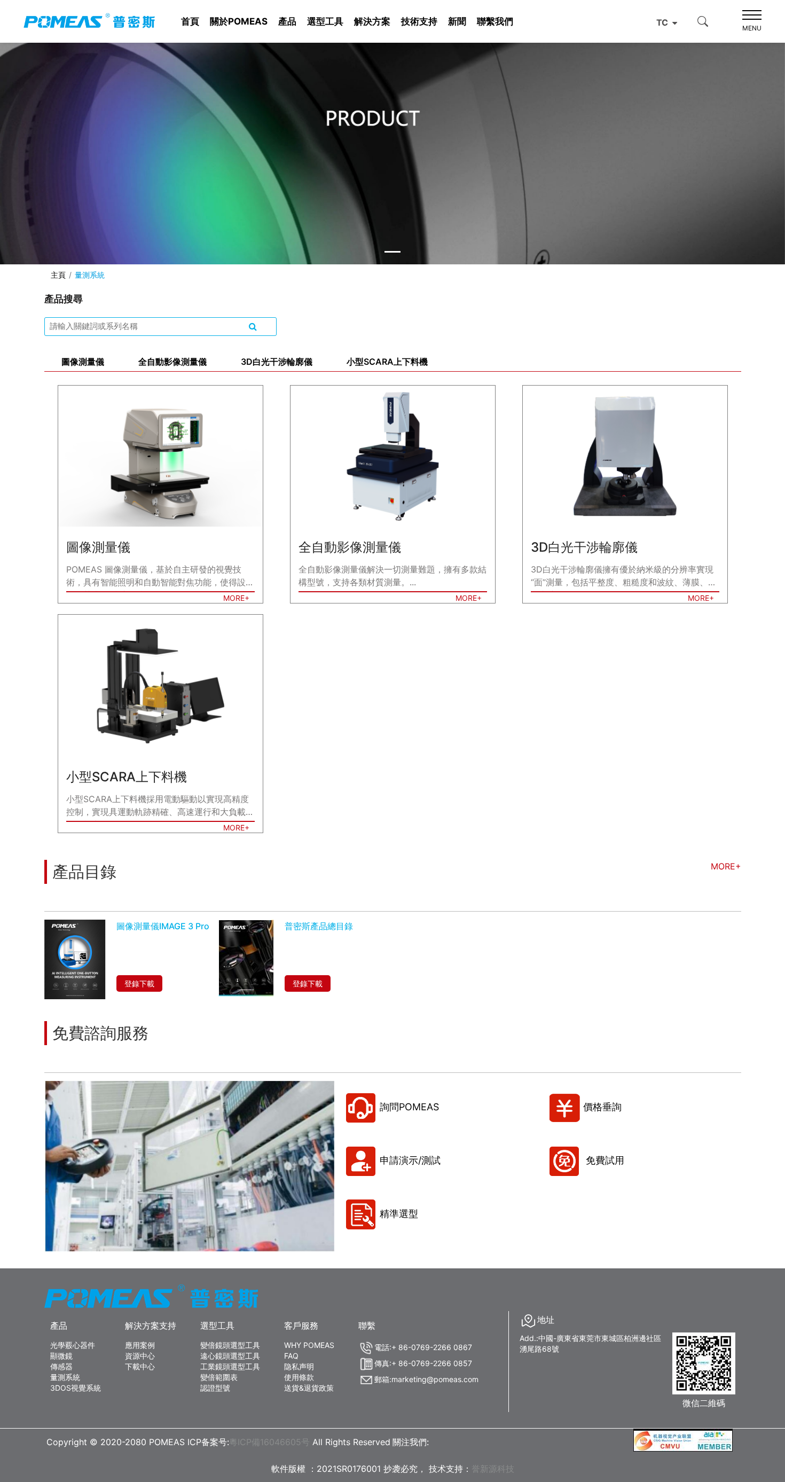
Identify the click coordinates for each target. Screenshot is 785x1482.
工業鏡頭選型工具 (230, 1366)
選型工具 (325, 21)
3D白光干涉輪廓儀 (276, 361)
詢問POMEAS (409, 1106)
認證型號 (215, 1387)
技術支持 (419, 21)
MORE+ (236, 597)
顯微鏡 (61, 1355)
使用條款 (299, 1377)
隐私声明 (299, 1366)
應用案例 (140, 1345)
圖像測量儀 (82, 361)
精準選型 (399, 1213)
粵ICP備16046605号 (269, 1442)
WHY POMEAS (309, 1345)
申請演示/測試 (410, 1160)
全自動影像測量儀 (172, 361)
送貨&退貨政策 (309, 1387)
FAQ (291, 1355)
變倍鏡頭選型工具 (230, 1345)
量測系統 (65, 1377)
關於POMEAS (239, 21)
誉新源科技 (493, 1468)
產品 (287, 21)
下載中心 (140, 1366)
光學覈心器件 (72, 1345)
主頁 (58, 274)
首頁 (190, 21)
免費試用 (603, 1160)
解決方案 (372, 21)
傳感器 (61, 1366)
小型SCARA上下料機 (387, 361)
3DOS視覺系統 (75, 1387)
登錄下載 (139, 983)
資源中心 (140, 1355)
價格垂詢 (602, 1106)
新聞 (457, 21)
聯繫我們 (495, 21)
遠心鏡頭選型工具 (230, 1355)
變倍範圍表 (219, 1377)
